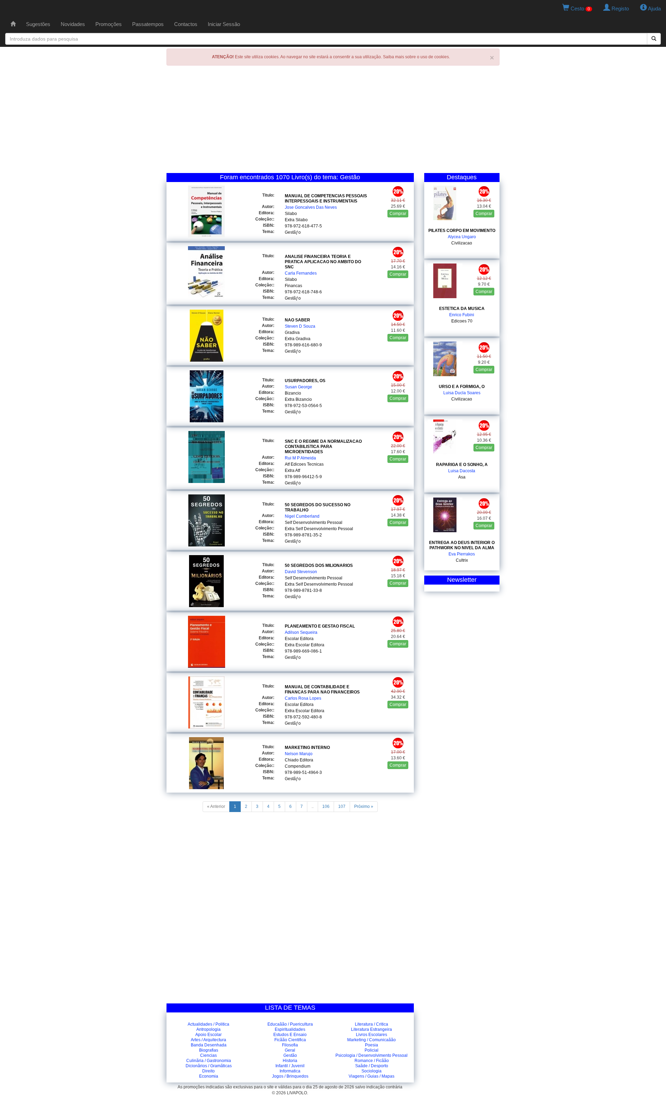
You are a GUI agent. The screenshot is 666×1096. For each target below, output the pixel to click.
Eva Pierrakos (462, 554)
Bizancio (293, 393)
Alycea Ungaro (462, 236)
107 (341, 806)
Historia (290, 1060)
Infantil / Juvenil (290, 1065)
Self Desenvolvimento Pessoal (313, 522)
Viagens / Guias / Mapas (371, 1076)
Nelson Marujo (299, 753)
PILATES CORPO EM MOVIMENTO (461, 230)
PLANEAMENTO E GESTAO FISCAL (320, 626)
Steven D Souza (300, 326)
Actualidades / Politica (208, 1024)
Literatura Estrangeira (371, 1029)
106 (326, 806)
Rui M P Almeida (300, 458)
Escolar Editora (299, 638)
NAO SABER (297, 320)
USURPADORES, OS (305, 380)
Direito (208, 1071)
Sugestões (38, 24)
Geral (290, 1050)
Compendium (297, 766)
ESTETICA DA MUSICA (462, 308)
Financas (293, 285)
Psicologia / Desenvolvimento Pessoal (371, 1055)
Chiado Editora (299, 760)
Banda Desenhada (209, 1045)
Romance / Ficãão (372, 1060)
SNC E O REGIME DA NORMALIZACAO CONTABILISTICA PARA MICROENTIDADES (323, 446)
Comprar (398, 213)
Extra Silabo (296, 219)
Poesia (371, 1045)
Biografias (208, 1050)
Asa (462, 477)
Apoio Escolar (208, 1034)
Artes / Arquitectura (208, 1039)
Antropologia (208, 1029)
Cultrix (462, 560)
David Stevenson (301, 571)
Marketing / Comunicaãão (371, 1039)
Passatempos (148, 24)
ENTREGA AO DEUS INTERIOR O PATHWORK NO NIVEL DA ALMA (462, 545)
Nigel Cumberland (302, 516)
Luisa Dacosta (461, 470)
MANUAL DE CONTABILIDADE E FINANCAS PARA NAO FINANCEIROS (322, 689)
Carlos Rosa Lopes (303, 698)
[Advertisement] (333, 121)
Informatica (290, 1071)
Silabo (291, 213)
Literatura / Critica (371, 1024)
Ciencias (208, 1055)
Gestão (290, 1055)
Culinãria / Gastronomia (208, 1060)
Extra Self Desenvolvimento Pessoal (319, 528)
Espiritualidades (290, 1029)
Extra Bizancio (298, 399)
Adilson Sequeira (301, 632)
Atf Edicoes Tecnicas (304, 464)
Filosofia (290, 1045)
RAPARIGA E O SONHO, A (462, 464)
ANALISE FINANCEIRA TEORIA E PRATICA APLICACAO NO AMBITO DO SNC (323, 261)
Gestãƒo (293, 232)
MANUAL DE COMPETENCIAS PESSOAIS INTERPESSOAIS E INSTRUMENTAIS (326, 198)
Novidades (73, 24)
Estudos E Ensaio (290, 1034)
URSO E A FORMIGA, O (462, 386)
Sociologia (371, 1071)
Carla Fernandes (301, 273)
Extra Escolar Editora (304, 644)
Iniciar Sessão (224, 24)
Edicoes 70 (461, 321)
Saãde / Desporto (371, 1065)
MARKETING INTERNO (307, 747)
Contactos (185, 24)
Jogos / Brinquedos (290, 1076)
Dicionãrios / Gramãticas (209, 1065)
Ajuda (654, 8)
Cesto (579, 8)
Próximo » (363, 806)
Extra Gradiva (297, 338)
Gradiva (292, 332)
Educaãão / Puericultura (290, 1024)
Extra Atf (292, 470)
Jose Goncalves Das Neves (311, 207)
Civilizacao (461, 243)
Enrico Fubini (461, 314)
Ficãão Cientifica (290, 1039)
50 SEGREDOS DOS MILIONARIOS (319, 565)
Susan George (298, 387)
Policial (371, 1050)
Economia (208, 1076)
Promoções (108, 24)
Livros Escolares (371, 1034)
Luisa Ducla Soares (461, 392)
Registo (619, 8)
